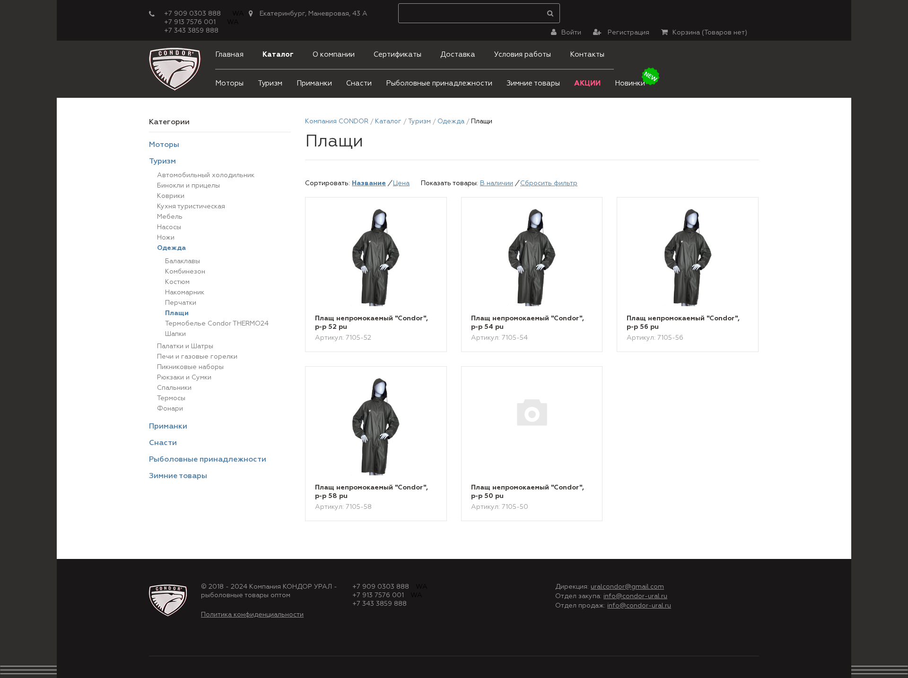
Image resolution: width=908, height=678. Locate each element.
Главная (229, 54)
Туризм (270, 83)
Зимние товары (533, 83)
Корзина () (709, 32)
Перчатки (180, 303)
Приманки (314, 83)
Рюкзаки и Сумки (184, 377)
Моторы (229, 83)
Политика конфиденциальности (252, 614)
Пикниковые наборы (190, 367)
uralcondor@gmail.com (627, 587)
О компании (334, 54)
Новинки (630, 83)
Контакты (587, 54)
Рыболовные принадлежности (439, 83)
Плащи (177, 313)
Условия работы (522, 54)
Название (369, 183)
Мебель (170, 217)
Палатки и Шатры (185, 346)
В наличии (496, 183)
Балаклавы (182, 261)
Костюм (177, 282)
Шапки (175, 334)
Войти (571, 32)
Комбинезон (185, 271)
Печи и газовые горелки (197, 356)
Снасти (359, 83)
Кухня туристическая (191, 206)
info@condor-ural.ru (635, 596)
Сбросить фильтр (548, 183)
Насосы (169, 227)
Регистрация (627, 32)
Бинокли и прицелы (188, 185)
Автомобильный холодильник (205, 175)
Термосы (171, 398)
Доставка (457, 54)
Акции (587, 83)
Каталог (278, 54)
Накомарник (184, 292)
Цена (401, 183)
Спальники (174, 388)
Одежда (171, 248)
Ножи (166, 237)
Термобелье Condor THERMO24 (217, 323)
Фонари (170, 408)
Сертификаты (397, 54)
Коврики (170, 196)
